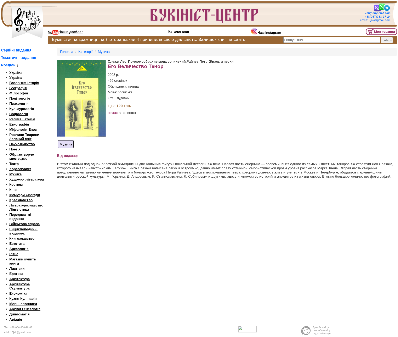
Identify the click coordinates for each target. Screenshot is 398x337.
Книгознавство (21, 239)
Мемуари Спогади (24, 195)
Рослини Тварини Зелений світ (24, 137)
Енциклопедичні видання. (23, 231)
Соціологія (18, 114)
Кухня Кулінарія (23, 299)
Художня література (26, 179)
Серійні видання (16, 50)
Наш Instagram (269, 32)
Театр (14, 164)
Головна (66, 52)
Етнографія (19, 124)
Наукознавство (22, 144)
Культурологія (21, 109)
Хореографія (20, 169)
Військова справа (24, 224)
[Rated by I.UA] (248, 328)
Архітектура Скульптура (19, 286)
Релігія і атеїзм (22, 119)
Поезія (15, 149)
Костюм (16, 185)
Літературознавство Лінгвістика (26, 207)
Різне (13, 254)
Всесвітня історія (24, 83)
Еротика (16, 274)
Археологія (19, 249)
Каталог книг (178, 31)
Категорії (85, 52)
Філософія (18, 93)
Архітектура (19, 279)
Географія (18, 88)
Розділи (8, 65)
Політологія (19, 98)
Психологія (19, 104)
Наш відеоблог (70, 32)
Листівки (16, 269)
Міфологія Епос (23, 130)
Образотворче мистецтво (21, 157)
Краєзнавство (21, 200)
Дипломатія (19, 314)
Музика (15, 174)
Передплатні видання (20, 217)
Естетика (16, 244)
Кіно (13, 190)
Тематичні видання (18, 58)
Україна (15, 72)
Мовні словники (23, 304)
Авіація (15, 319)
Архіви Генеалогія (24, 309)
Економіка (18, 293)
